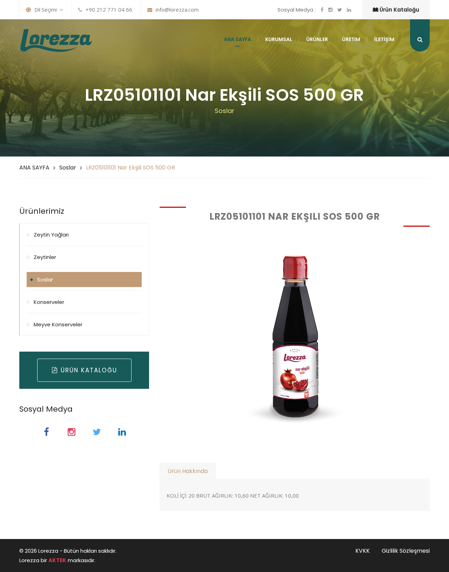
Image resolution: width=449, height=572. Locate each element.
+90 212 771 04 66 (109, 9)
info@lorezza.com (177, 9)
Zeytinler (45, 257)
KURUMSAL (278, 39)
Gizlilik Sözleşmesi (406, 551)
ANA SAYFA (237, 39)
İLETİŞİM (384, 39)
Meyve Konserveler (58, 324)
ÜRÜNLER (317, 39)
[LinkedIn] (122, 432)
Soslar (67, 168)
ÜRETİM (351, 39)
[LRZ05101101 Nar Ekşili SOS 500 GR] (295, 336)
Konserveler (49, 302)
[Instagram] (71, 432)
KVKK (362, 551)
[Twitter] (97, 432)
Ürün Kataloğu (398, 9)
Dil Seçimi (47, 9)
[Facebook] (46, 432)
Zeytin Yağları (51, 234)
